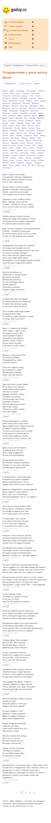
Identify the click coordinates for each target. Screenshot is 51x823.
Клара (21, 130)
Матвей (13, 140)
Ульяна (19, 160)
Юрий (17, 165)
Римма (12, 150)
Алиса (11, 93)
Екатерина (12, 120)
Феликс (41, 160)
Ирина (24, 128)
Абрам (5, 90)
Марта (5, 140)
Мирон (28, 140)
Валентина (16, 103)
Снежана (6, 155)
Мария (32, 138)
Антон (38, 95)
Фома (13, 162)
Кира (38, 128)
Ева (25, 118)
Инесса (31, 125)
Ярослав (40, 165)
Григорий (12, 115)
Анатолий (6, 95)
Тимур (5, 160)
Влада (5, 110)
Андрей (25, 95)
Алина (5, 93)
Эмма (4, 165)
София (14, 155)
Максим (5, 138)
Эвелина (20, 162)
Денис (37, 83)
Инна (38, 125)
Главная (7, 65)
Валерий (26, 103)
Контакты (30, 806)
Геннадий (23, 113)
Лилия (5, 135)
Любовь (19, 135)
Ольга (4, 147)
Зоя (33, 123)
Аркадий (23, 98)
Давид (19, 115)
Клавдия (13, 130)
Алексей (41, 90)
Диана (5, 118)
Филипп (5, 162)
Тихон (11, 160)
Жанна (5, 123)
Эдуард (29, 162)
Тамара (13, 157)
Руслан (5, 152)
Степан (40, 155)
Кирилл (5, 130)
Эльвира (37, 162)
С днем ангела (15, 34)
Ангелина (16, 95)
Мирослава (37, 140)
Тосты (11, 38)
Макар (42, 135)
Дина (11, 118)
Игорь (4, 125)
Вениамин (34, 105)
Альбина (25, 93)
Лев (25, 133)
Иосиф (17, 128)
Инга (24, 125)
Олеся (40, 145)
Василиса (24, 105)
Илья (18, 125)
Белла (21, 100)
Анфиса (15, 98)
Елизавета (29, 120)
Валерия (35, 103)
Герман (41, 113)
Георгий (32, 113)
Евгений (32, 118)
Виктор (15, 108)
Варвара (5, 105)
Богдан (29, 100)
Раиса (4, 150)
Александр (20, 90)
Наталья (30, 143)
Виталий (41, 108)
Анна (32, 95)
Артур (4, 100)
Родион (20, 150)
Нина (13, 145)
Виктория (23, 108)
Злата (27, 123)
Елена (21, 120)
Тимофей (37, 157)
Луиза (11, 135)
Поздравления (19, 65)
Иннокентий (7, 128)
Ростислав (41, 150)
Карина (31, 128)
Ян (29, 165)
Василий (14, 105)
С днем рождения (16, 22)
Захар (12, 123)
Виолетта (33, 108)
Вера (42, 105)
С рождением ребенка (18, 30)
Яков (24, 165)
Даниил (27, 115)
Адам (12, 90)
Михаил (5, 143)
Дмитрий (18, 118)
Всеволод (34, 110)
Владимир (13, 110)
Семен (33, 152)
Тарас (20, 157)
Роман (32, 150)
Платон (32, 147)
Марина (24, 138)
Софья (22, 155)
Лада (12, 133)
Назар (22, 143)
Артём (40, 98)
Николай (5, 145)
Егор (4, 120)
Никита (38, 143)
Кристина (40, 130)
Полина (40, 147)
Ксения (5, 133)
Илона (11, 125)
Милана (20, 140)
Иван (39, 123)
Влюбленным (14, 43)
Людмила (28, 135)
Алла (18, 93)
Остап (11, 147)
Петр (25, 147)
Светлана (14, 152)
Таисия (5, 157)
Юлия (11, 165)
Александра (31, 90)
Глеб (4, 115)
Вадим (43, 100)
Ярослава (6, 167)
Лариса (19, 133)
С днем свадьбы (16, 26)
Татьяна (28, 157)
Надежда (14, 143)
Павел (18, 147)
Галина (15, 113)
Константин (30, 130)
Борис (36, 100)
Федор (33, 160)
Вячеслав (6, 113)
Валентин (6, 103)
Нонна (20, 145)
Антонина (6, 98)
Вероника (6, 108)
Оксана (27, 145)
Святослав (24, 152)
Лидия (39, 133)
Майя (36, 135)
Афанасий (13, 100)
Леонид (32, 133)
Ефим (38, 120)
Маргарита (15, 138)
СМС (11, 47)
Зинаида (20, 123)
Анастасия (35, 93)
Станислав (31, 155)
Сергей (40, 152)
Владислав (24, 110)
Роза (26, 150)
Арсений (32, 98)
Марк (39, 138)
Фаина (26, 160)
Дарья (34, 115)
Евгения (41, 118)
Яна (33, 165)
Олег (34, 145)
